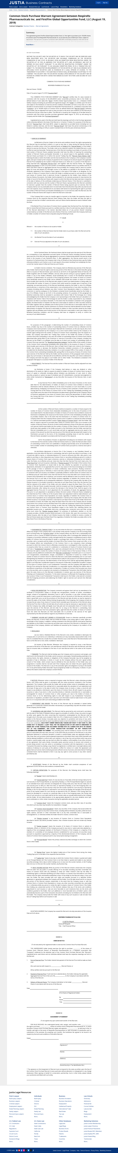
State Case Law (38, 1129)
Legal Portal (65, 1150)
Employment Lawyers (15, 1106)
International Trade (65, 1109)
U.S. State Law (39, 1121)
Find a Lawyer (13, 7)
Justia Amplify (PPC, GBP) (91, 1134)
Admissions (87, 1101)
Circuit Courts (13, 1134)
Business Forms (64, 1129)
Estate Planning (39, 1109)
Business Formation (65, 1098)
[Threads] (26, 1150)
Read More (29, 45)
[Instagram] (24, 1150)
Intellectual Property (65, 1106)
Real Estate (62, 1111)
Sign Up (105, 2)
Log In (98, 2)
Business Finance (29, 26)
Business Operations (65, 1101)
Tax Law (61, 1114)
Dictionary (87, 1098)
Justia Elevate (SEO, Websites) (93, 1131)
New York (37, 1136)
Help (78, 1150)
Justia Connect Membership (92, 1123)
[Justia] (16, 2)
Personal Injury (38, 1114)
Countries (62, 1139)
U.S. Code (12, 1126)
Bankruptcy (37, 1098)
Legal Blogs (62, 1126)
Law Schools (45, 7)
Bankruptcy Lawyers (15, 1098)
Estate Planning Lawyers (16, 1109)
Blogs (85, 1111)
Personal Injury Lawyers (16, 1114)
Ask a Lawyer (23, 7)
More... (11, 1116)
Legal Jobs (62, 1123)
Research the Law (34, 7)
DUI (35, 1106)
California (37, 1131)
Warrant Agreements (42, 26)
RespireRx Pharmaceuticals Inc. (38, 10)
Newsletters (64, 7)
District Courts (13, 1136)
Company (73, 1150)
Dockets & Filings (14, 1139)
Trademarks (62, 1136)
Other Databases (65, 1121)
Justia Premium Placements (92, 1129)
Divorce (36, 1104)
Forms (15, 10)
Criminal (36, 1101)
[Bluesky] (28, 1150)
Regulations (12, 1129)
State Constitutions (40, 1123)
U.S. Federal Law (15, 1121)
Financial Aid (87, 1104)
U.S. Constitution (14, 1123)
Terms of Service (85, 1150)
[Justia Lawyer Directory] (33, 1150)
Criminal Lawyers (14, 1104)
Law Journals (88, 1109)
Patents (61, 1134)
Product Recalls (63, 1131)
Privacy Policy (95, 1150)
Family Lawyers (13, 1111)
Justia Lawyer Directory (91, 1126)
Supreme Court (13, 1131)
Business (62, 1096)
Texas (36, 1139)
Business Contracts (23, 10)
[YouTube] (19, 1150)
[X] (31, 1150)
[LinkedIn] (17, 1150)
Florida (36, 1134)
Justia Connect (57, 1150)
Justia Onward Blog (89, 1136)
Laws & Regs (55, 7)
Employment (63, 1104)
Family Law (37, 1111)
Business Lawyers (14, 1101)
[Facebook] (21, 1150)
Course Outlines (89, 1106)
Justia (10, 10)
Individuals (38, 1096)
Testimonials (88, 1139)
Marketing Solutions (75, 7)
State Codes (37, 1126)
